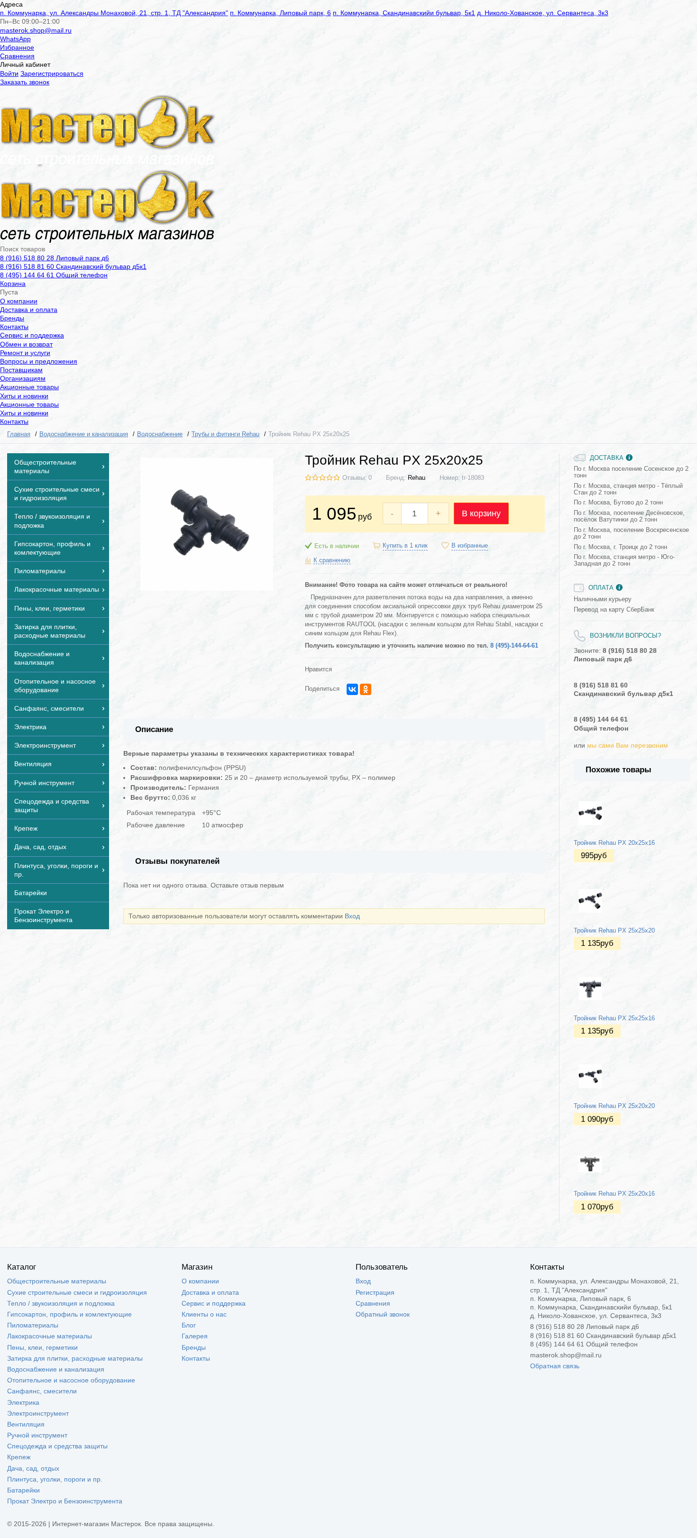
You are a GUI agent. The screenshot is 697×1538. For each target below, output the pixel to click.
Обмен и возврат (26, 344)
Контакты (14, 326)
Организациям (23, 378)
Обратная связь (554, 1366)
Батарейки (23, 1490)
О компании (18, 301)
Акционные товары (29, 387)
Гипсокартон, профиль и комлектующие (69, 1314)
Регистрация (375, 1292)
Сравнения (17, 56)
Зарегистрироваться (51, 73)
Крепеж (18, 1457)
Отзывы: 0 (357, 478)
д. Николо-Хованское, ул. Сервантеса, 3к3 (542, 13)
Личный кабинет (25, 64)
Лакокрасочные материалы (49, 1336)
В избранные (469, 545)
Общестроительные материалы (56, 1281)
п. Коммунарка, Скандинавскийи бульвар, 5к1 (404, 13)
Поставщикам (21, 370)
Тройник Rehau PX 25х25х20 (614, 930)
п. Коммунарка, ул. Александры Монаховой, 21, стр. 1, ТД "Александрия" (114, 13)
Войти (9, 73)
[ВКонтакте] (352, 689)
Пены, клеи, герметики (42, 1347)
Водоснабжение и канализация (55, 1369)
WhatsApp (15, 39)
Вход (352, 916)
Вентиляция (26, 1424)
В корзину (481, 513)
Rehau (416, 478)
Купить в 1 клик (405, 545)
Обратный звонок (383, 1314)
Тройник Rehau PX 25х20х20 (614, 1106)
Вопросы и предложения (38, 361)
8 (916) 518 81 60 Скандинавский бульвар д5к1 (73, 266)
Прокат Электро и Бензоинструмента (64, 1501)
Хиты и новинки (24, 396)
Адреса (11, 4)
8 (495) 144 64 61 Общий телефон (54, 275)
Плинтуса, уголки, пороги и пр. (54, 1479)
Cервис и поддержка (32, 335)
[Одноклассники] (365, 689)
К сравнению (331, 560)
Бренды (12, 318)
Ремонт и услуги (25, 353)
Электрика (23, 1402)
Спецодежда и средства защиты (57, 1446)
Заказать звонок (24, 82)
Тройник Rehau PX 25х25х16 (614, 1018)
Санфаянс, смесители (42, 1391)
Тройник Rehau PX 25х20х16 (614, 1193)
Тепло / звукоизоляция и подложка (61, 1303)
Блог (189, 1325)
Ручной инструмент (37, 1435)
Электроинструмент (38, 1413)
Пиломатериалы (32, 1325)
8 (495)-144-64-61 (514, 645)
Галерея (195, 1336)
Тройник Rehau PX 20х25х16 (614, 843)
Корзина (13, 283)
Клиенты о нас (204, 1314)
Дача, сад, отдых (33, 1468)
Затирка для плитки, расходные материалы (75, 1358)
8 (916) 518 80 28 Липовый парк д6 (54, 258)
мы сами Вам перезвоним (627, 745)
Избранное (17, 47)
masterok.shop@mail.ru (36, 30)
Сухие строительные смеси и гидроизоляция (77, 1292)
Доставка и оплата (28, 309)
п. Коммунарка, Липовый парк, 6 (280, 13)
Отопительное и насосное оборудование (71, 1380)
